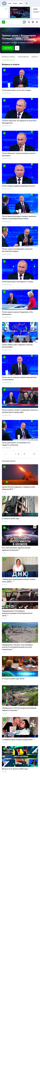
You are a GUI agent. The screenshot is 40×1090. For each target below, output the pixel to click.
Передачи (5, 31)
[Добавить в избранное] (17, 48)
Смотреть (8, 48)
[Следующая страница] (34, 454)
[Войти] (33, 22)
